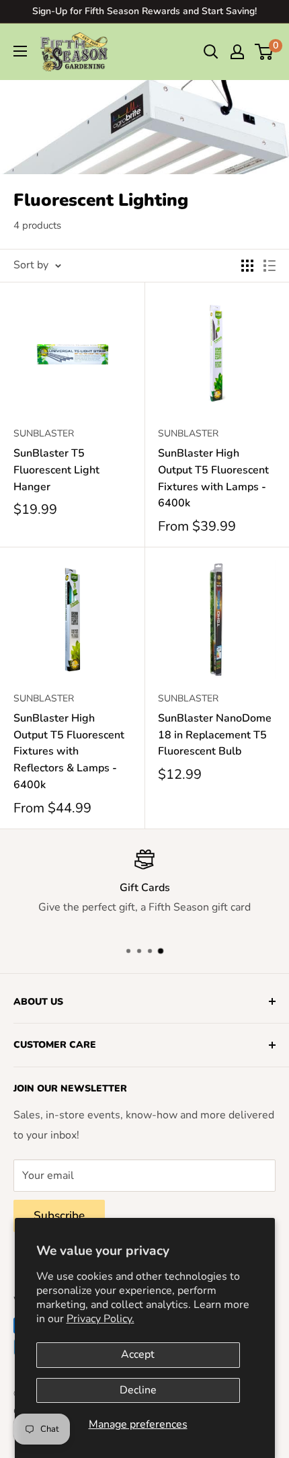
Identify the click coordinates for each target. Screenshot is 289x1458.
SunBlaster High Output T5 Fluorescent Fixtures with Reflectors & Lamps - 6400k (68, 751)
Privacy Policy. (100, 1318)
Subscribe (59, 1215)
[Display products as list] (269, 266)
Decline (138, 1390)
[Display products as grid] (247, 266)
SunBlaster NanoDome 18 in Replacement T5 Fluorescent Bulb (215, 735)
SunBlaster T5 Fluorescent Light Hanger (56, 470)
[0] (264, 52)
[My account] (237, 51)
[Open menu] (20, 51)
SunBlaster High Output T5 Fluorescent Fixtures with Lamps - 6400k (213, 478)
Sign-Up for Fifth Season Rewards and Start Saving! (144, 11)
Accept (138, 1354)
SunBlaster (43, 433)
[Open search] (211, 51)
